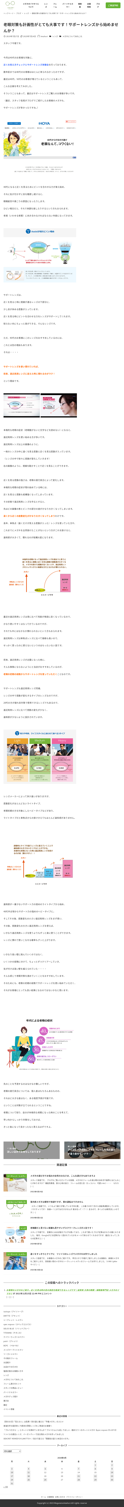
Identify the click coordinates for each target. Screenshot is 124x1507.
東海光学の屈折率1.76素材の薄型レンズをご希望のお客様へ (28, 1426)
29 (95, 1480)
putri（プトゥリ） (11, 1341)
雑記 (5, 1405)
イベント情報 (9, 1409)
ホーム (43, 1497)
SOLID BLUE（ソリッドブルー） (17, 1328)
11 (29, 1472)
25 (29, 1480)
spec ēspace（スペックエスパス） (18, 1324)
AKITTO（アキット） (12, 1316)
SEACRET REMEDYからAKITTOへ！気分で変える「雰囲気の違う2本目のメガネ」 (37, 1438)
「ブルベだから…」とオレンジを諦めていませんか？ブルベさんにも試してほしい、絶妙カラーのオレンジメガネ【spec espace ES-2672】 (60, 1430)
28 (79, 1480)
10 (12, 1472)
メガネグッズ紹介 (11, 1396)
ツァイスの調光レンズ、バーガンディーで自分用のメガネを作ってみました (34, 1434)
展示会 (6, 1400)
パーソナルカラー (11, 1392)
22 (95, 1476)
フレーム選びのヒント (12, 1383)
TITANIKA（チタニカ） (13, 1333)
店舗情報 (50, 1497)
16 (112, 1472)
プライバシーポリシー (74, 1497)
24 (12, 1480)
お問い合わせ (60, 1497)
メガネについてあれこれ (72, 36)
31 (12, 1483)
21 (79, 1476)
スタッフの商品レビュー (13, 1388)
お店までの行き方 (11, 1367)
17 (12, 1476)
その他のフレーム (11, 1358)
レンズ (55, 36)
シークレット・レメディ (13, 1320)
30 (112, 1480)
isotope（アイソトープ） (14, 1311)
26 (45, 1480)
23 (112, 1476)
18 (29, 1476)
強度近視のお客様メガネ (13, 1371)
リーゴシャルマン (11, 1354)
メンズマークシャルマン (13, 1350)
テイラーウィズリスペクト (14, 1337)
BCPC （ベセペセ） (12, 1345)
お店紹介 (7, 1362)
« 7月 (6, 1487)
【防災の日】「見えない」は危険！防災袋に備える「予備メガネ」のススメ (34, 1421)
